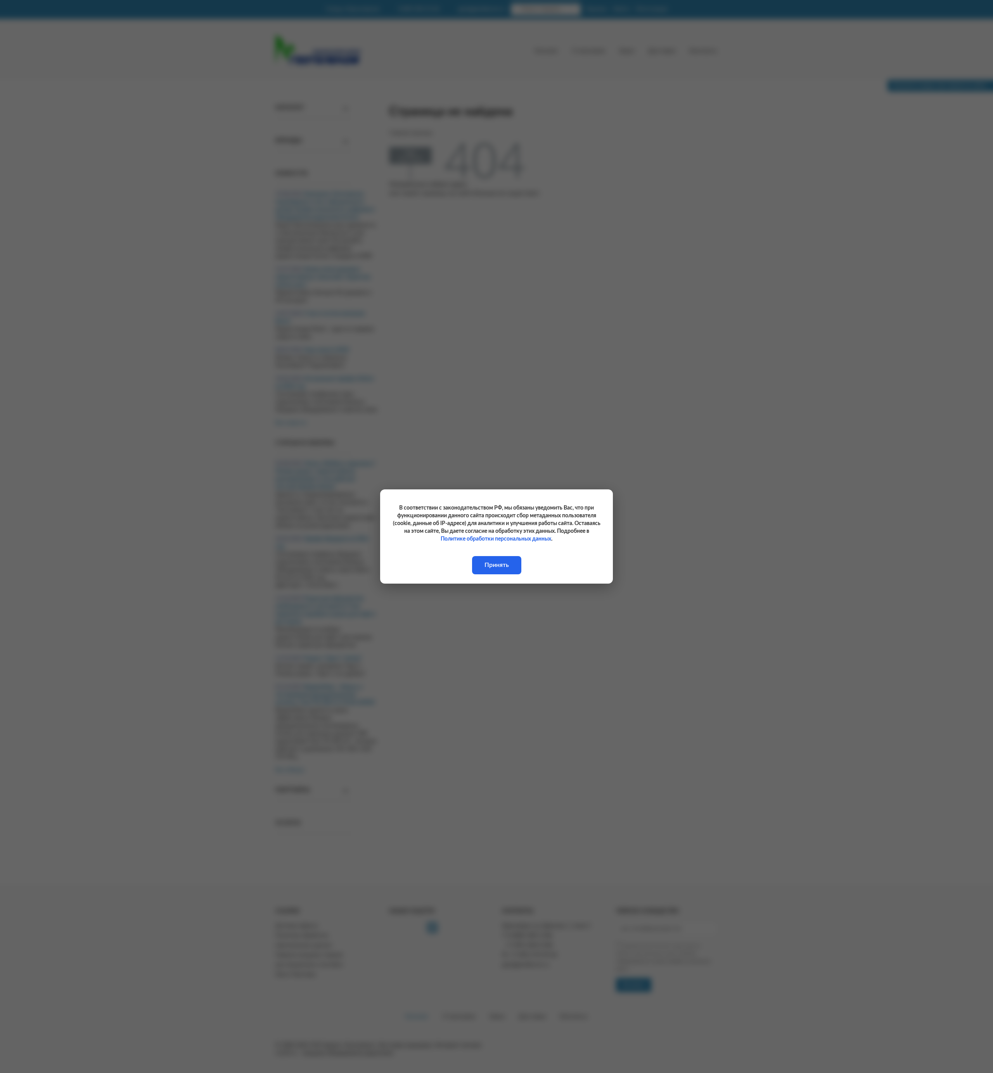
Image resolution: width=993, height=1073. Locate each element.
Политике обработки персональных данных (496, 539)
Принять (496, 565)
